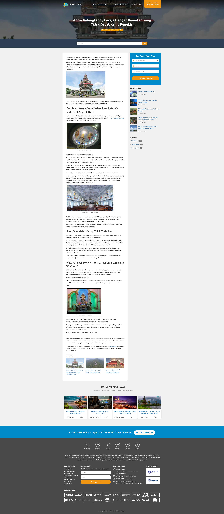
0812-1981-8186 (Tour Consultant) (125, 479)
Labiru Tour (113, 346)
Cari (145, 43)
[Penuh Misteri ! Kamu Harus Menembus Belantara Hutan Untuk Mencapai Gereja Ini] (95, 363)
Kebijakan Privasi (69, 473)
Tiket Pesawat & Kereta (71, 475)
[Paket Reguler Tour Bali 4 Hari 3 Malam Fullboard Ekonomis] (149, 402)
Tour (105, 4)
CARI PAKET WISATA (145, 78)
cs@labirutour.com (121, 473)
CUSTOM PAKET (145, 432)
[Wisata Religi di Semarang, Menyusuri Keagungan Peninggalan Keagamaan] (115, 363)
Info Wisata (106, 29)
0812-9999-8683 (152, 5)
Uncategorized (136, 148)
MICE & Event (68, 477)
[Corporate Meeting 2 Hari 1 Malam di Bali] (100, 402)
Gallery (115, 4)
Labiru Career (68, 483)
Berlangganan (95, 482)
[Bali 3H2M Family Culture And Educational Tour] (75, 402)
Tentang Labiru (68, 469)
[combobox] (145, 60)
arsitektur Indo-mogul (117, 118)
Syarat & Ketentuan (69, 471)
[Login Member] (140, 4)
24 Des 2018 (114, 29)
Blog (135, 4)
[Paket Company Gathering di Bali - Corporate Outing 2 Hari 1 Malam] (125, 402)
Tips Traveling (136, 144)
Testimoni (125, 4)
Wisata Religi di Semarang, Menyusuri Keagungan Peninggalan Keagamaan (113, 370)
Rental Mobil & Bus (69, 479)
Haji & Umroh (67, 481)
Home (97, 4)
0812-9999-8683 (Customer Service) (126, 476)
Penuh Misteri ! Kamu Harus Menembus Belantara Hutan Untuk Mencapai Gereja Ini (93, 370)
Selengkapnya (141, 460)
